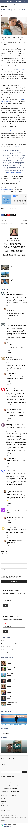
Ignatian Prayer (7, 4)
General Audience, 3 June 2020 (14, 172)
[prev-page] (2, 286)
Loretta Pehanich (11, 673)
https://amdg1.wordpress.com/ (14, 240)
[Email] (14, 215)
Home (2, 4)
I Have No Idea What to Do (14, 746)
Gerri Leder (12, 267)
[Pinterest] (8, 215)
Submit (5, 605)
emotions (10, 208)
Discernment (14, 744)
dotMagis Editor (13, 273)
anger (17, 146)
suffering (21, 208)
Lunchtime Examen (6, 189)
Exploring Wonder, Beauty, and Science (10, 643)
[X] (5, 215)
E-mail (4, 597)
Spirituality (3, 276)
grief (14, 208)
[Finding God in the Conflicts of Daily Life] (5, 267)
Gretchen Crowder (11, 667)
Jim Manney (12, 280)
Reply (7, 305)
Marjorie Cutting (5, 779)
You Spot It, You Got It (15, 279)
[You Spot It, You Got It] (5, 281)
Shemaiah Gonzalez (11, 691)
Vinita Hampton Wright (12, 702)
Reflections (3, 269)
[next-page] (4, 286)
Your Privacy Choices (10, 824)
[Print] (11, 215)
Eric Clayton (10, 662)
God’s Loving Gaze (5, 652)
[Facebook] (2, 215)
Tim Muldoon (10, 696)
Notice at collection (6, 826)
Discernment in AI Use (13, 785)
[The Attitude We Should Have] (5, 274)
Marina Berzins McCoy (12, 679)
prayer (17, 208)
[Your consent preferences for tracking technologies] (2, 826)
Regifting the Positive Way (7, 646)
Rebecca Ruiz (7, 15)
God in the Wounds (5, 641)
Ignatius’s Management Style (7, 649)
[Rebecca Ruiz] (2, 15)
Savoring (12, 782)
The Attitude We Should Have (16, 272)
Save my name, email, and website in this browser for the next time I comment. (12, 577)
